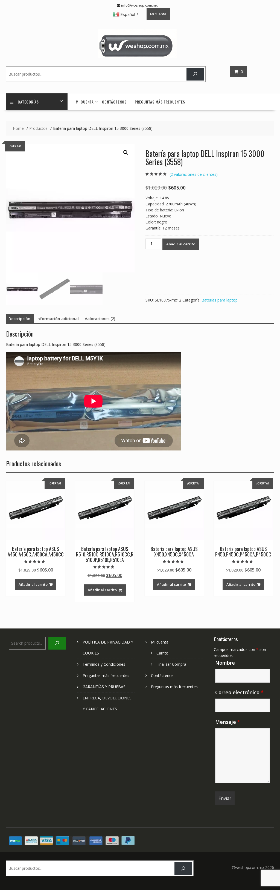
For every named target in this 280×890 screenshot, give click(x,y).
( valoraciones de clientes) (194, 174)
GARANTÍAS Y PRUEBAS (104, 686)
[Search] (195, 74)
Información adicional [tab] (57, 318)
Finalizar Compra (171, 664)
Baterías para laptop (220, 300)
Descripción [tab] (19, 318)
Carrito (162, 653)
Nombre (225, 662)
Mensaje (227, 722)
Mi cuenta (158, 14)
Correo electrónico (239, 692)
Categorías (28, 102)
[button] (126, 152)
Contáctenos (114, 102)
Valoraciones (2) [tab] (100, 318)
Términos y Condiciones (104, 664)
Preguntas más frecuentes (160, 102)
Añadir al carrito (180, 244)
